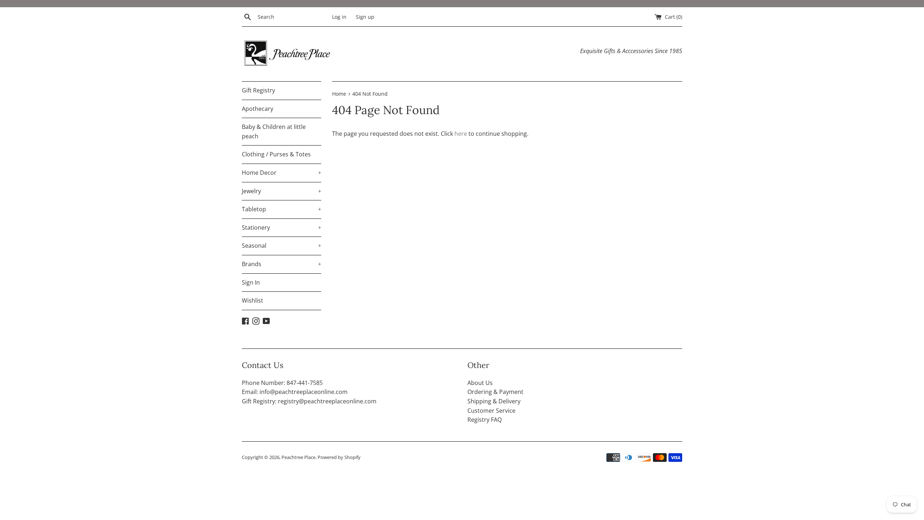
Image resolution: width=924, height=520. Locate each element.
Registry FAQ (484, 420)
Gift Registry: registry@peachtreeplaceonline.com (309, 401)
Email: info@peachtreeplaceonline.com (295, 392)
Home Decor (281, 173)
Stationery (281, 227)
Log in (339, 16)
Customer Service (491, 411)
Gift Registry (258, 90)
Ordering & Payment (495, 392)
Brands (281, 264)
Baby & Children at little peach (274, 131)
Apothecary (257, 109)
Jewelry (281, 191)
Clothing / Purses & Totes (276, 154)
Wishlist (252, 300)
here (460, 134)
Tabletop (281, 209)
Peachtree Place (298, 457)
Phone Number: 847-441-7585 (282, 383)
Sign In (251, 282)
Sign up (365, 16)
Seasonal (281, 246)
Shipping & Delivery (493, 401)
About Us (480, 383)
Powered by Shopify (339, 457)
